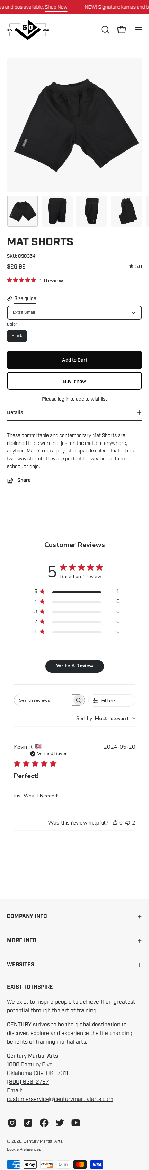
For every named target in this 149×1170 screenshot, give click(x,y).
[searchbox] (43, 700)
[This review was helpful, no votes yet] (115, 823)
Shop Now (56, 7)
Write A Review (74, 666)
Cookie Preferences (24, 1149)
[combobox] (105, 718)
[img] (135, 267)
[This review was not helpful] (127, 823)
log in (63, 399)
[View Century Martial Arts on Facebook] (44, 1123)
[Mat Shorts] (22, 211)
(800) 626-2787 (28, 1082)
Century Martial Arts (43, 1141)
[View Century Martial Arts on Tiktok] (28, 1123)
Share (24, 480)
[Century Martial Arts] (28, 30)
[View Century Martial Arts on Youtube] (76, 1123)
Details (15, 412)
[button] (104, 30)
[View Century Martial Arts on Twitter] (60, 1123)
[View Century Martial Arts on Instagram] (12, 1123)
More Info (21, 940)
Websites (20, 964)
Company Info (27, 916)
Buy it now (74, 381)
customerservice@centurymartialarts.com (60, 1099)
